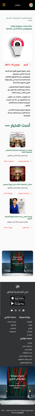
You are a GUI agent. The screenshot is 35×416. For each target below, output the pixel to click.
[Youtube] (12, 310)
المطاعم (13, 328)
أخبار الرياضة (16, 18)
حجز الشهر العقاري (26, 362)
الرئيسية (29, 321)
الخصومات (12, 331)
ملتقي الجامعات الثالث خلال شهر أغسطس (17, 184)
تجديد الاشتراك (27, 352)
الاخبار (30, 325)
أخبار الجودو (26, 227)
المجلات (29, 331)
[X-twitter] (19, 310)
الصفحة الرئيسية (27, 18)
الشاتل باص (28, 349)
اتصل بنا (29, 334)
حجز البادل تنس (27, 346)
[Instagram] (16, 310)
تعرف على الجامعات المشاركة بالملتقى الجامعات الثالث (18, 151)
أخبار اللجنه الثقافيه (23, 161)
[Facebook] (23, 310)
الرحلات (30, 342)
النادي (30, 328)
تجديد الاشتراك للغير (25, 356)
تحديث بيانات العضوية (25, 359)
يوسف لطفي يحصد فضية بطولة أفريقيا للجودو (18, 217)
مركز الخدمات (11, 321)
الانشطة (13, 325)
